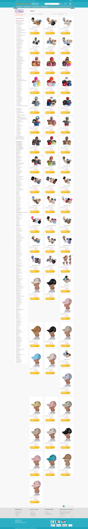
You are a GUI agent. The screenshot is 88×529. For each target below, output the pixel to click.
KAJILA (18, 329)
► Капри (18, 73)
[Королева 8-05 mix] (36, 41)
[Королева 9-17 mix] (51, 200)
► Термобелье (19, 121)
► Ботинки (19, 24)
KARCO (18, 268)
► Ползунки (19, 109)
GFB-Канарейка (20, 163)
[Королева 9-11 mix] (36, 220)
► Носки (18, 93)
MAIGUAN (18, 250)
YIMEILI (18, 245)
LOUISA (18, 233)
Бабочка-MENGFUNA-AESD (22, 212)
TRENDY (18, 204)
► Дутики (19, 28)
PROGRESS (19, 298)
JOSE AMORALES (20, 296)
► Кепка (18, 75)
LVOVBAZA (18, 197)
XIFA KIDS (18, 345)
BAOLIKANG (19, 276)
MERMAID (18, 282)
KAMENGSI (18, 209)
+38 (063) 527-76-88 (35, 3)
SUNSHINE (18, 301)
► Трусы (18, 124)
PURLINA (18, 256)
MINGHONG (19, 290)
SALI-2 (18, 308)
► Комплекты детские (21, 80)
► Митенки (18, 92)
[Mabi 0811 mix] (36, 61)
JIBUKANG (18, 236)
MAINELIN (18, 246)
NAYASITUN (19, 260)
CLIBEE (18, 248)
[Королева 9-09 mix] (51, 240)
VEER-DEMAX (19, 278)
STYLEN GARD (19, 253)
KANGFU (18, 249)
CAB (17, 277)
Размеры (17, 515)
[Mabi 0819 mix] (36, 121)
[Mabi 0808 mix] (36, 81)
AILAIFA (18, 229)
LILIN (18, 257)
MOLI (18, 165)
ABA (18, 192)
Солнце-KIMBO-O (20, 349)
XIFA (18, 205)
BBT (18, 161)
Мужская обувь (45, 6)
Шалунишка (19, 341)
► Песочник (19, 99)
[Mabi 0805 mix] (51, 101)
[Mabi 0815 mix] (51, 141)
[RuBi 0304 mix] (66, 354)
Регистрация (48, 513)
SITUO (18, 159)
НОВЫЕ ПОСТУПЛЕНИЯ (20, 20)
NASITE (18, 346)
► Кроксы (19, 44)
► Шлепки (19, 47)
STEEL (18, 292)
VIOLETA (18, 201)
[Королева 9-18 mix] (36, 200)
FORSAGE (18, 322)
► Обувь (18, 95)
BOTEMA (18, 294)
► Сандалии (19, 43)
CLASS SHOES (19, 171)
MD (17, 334)
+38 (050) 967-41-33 (35, 4)
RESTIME (18, 156)
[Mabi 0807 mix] (51, 81)
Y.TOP (18, 261)
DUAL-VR (18, 342)
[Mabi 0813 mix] (36, 160)
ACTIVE (18, 169)
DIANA (18, 180)
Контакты (17, 514)
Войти (47, 511)
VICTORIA (18, 318)
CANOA (18, 173)
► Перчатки (19, 97)
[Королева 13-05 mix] (51, 21)
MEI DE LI (18, 177)
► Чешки (18, 128)
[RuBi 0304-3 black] (51, 330)
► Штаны (18, 133)
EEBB (17, 224)
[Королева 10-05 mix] (36, 21)
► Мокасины (19, 39)
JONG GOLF (19, 164)
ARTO (18, 353)
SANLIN (18, 285)
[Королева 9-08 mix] (66, 160)
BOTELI (18, 310)
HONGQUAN (19, 185)
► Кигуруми (19, 76)
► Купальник (19, 85)
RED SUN (18, 225)
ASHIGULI (18, 217)
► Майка (18, 91)
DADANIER (18, 280)
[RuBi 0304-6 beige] (51, 357)
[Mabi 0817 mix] (66, 121)
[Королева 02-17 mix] (66, 240)
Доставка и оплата (19, 511)
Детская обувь (27, 6)
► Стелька (18, 120)
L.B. (17, 220)
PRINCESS (18, 293)
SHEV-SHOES (19, 321)
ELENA (18, 325)
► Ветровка (19, 59)
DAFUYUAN (19, 262)
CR (19, 149)
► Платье (18, 104)
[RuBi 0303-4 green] (51, 459)
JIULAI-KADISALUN (20, 237)
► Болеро (18, 52)
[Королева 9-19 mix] (66, 220)
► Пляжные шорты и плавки (21, 106)
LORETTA (18, 188)
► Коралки (18, 81)
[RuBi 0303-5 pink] (36, 459)
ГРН (70, 0)
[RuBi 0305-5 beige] (36, 432)
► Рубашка (18, 111)
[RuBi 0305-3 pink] (51, 405)
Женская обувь (36, 6)
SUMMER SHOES (20, 309)
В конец (73, 506)
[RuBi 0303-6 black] (51, 283)
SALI (17, 306)
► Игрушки (18, 71)
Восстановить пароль (49, 514)
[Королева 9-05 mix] (66, 21)
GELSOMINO (19, 208)
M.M (18, 326)
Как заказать (18, 513)
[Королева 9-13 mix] (51, 180)
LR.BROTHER (19, 272)
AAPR (18, 289)
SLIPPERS (18, 266)
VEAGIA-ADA (19, 240)
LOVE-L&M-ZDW (19, 189)
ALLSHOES (19, 172)
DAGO (18, 313)
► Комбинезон (19, 79)
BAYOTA (18, 153)
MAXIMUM (20, 148)
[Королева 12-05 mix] (51, 41)
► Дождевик (19, 68)
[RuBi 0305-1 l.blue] (66, 377)
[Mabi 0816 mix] (36, 141)
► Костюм (19, 83)
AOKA (19, 143)
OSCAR (18, 358)
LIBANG (18, 281)
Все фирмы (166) (19, 141)
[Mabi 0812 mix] (51, 160)
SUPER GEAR (19, 265)
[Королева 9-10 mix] (36, 240)
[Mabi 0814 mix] (66, 141)
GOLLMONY (19, 184)
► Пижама (19, 100)
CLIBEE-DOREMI (19, 286)
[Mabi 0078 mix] (66, 260)
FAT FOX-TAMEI (19, 176)
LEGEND (18, 297)
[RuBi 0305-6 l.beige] (51, 432)
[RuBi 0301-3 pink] (36, 486)
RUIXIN (18, 305)
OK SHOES (19, 160)
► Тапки (18, 27)
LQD (17, 216)
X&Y (17, 274)
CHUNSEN (18, 273)
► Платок (18, 103)
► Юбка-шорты (19, 136)
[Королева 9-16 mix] (66, 180)
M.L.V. (17, 196)
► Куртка (18, 87)
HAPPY (18, 258)
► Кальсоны (19, 72)
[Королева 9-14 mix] (36, 180)
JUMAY (18, 314)
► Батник (18, 48)
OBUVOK (18, 228)
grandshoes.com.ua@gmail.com (20, 522)
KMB (17, 155)
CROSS (19, 147)
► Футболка (19, 125)
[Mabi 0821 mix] (36, 101)
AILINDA (18, 252)
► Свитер (18, 116)
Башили (18, 338)
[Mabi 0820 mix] (66, 101)
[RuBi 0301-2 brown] (66, 459)
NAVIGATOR (19, 157)
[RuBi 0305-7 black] (66, 432)
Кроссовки (19, 6)
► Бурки (18, 55)
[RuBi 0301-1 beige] (36, 283)
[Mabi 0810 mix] (51, 61)
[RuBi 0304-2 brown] (36, 330)
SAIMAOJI (18, 269)
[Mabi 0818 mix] (51, 121)
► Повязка (19, 108)
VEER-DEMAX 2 (19, 354)
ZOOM (17, 193)
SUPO (19, 144)
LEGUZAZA (19, 361)
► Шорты (18, 132)
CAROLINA (18, 362)
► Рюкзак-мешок (20, 112)
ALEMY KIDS (19, 167)
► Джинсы (19, 67)
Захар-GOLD (19, 288)
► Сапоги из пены (20, 35)
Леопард (18, 337)
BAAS (19, 145)
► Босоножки (20, 40)
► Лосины (19, 88)
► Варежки (19, 56)
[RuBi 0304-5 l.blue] (36, 357)
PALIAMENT (19, 284)
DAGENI (18, 270)
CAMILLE (18, 264)
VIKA (17, 200)
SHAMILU (18, 350)
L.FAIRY (18, 213)
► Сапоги (19, 31)
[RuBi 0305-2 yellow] (36, 405)
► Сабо (18, 113)
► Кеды (18, 36)
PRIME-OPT (19, 302)
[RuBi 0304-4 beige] (66, 330)
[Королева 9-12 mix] (66, 200)
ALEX (18, 168)
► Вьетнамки (19, 63)
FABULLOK (18, 181)
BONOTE (18, 152)
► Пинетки (19, 101)
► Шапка (18, 129)
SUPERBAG (18, 330)
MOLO (17, 317)
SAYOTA (18, 151)
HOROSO (18, 357)
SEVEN (18, 221)
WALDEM (18, 241)
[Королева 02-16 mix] (36, 260)
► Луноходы (19, 89)
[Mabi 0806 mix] (66, 81)
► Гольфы (18, 64)
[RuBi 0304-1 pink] (66, 303)
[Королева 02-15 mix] (51, 260)
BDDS (18, 333)
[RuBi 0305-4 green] (66, 405)
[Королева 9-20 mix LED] (51, 220)
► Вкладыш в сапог (20, 60)
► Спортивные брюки (21, 117)
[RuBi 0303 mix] (66, 279)
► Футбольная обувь (21, 32)
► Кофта (18, 84)
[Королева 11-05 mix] (66, 41)
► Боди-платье (19, 51)
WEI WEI (18, 244)
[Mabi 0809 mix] (66, 61)
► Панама (19, 96)
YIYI (17, 232)
